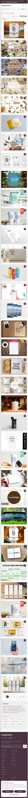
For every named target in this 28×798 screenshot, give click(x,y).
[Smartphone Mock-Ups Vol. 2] (14, 310)
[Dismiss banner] (26, 1)
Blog (12, 762)
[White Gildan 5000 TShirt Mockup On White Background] (14, 441)
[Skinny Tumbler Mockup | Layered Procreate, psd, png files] (14, 291)
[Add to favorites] (25, 23)
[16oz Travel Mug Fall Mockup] (14, 459)
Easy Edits (13, 757)
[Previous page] (4, 696)
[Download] (22, 23)
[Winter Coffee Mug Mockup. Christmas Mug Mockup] (14, 403)
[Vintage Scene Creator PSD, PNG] (14, 48)
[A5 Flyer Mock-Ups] (14, 235)
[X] (8, 738)
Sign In (12, 780)
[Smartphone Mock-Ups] (14, 646)
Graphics (3, 760)
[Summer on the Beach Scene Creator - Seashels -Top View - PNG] (14, 85)
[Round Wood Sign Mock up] (14, 497)
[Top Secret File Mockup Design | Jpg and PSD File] (14, 329)
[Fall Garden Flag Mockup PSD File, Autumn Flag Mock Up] (14, 29)
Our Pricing (13, 753)
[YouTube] (11, 738)
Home (2, 13)
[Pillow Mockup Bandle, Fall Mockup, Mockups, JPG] (14, 385)
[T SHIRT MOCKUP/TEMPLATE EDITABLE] (14, 160)
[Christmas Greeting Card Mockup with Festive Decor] (14, 478)
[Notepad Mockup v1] (14, 347)
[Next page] (23, 696)
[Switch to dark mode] (23, 5)
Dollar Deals (3, 771)
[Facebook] (4, 738)
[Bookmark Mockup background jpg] (14, 590)
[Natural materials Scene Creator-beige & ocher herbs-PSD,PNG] (14, 104)
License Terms (4, 780)
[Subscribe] (25, 746)
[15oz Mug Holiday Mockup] (14, 609)
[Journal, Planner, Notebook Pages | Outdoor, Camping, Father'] (14, 553)
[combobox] (9, 9)
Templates (7, 13)
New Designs (3, 755)
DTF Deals (3, 774)
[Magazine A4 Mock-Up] (14, 123)
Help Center (13, 764)
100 (20, 696)
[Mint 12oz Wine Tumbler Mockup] (14, 198)
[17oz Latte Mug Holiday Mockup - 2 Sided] (14, 216)
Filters (5, 19)
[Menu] (26, 5)
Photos (2, 764)
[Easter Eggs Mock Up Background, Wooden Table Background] (14, 665)
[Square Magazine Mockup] (14, 628)
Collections (3, 769)
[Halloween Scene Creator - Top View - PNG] (14, 67)
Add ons (3, 762)
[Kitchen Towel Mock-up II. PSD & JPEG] (14, 366)
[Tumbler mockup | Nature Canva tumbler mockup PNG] (14, 684)
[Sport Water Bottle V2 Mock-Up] (14, 272)
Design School (14, 760)
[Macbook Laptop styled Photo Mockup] (14, 254)
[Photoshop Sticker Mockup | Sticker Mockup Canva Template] (14, 142)
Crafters (2, 757)
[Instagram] (1, 738)
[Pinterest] (6, 738)
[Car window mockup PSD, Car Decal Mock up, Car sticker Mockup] (14, 516)
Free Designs (3, 753)
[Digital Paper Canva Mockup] (14, 572)
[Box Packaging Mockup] (14, 422)
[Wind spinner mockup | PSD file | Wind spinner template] (14, 179)
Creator (13, 755)
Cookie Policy (6, 788)
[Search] (19, 9)
